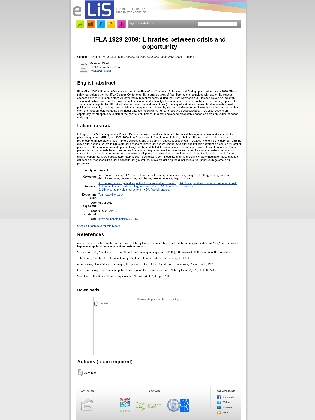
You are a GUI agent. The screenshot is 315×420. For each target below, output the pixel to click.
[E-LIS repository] (109, 18)
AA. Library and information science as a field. (208, 183)
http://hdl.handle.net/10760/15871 (119, 219)
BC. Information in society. (177, 186)
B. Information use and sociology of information (127, 186)
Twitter (226, 402)
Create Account (147, 23)
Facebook (228, 397)
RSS (225, 412)
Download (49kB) (100, 71)
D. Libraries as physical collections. (120, 189)
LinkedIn (227, 407)
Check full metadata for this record (98, 225)
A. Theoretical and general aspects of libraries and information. (137, 183)
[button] (80, 372)
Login (132, 23)
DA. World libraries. (158, 189)
